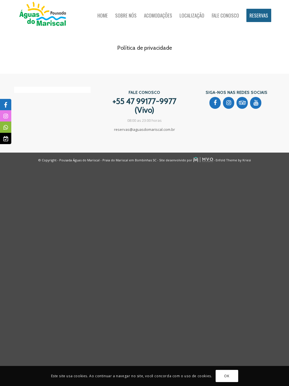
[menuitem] (102, 15)
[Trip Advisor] (242, 103)
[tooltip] (5, 104)
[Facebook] (215, 103)
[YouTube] (255, 103)
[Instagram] (228, 103)
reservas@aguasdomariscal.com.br (144, 129)
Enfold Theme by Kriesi (233, 160)
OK (226, 376)
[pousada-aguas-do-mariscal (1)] (42, 15)
